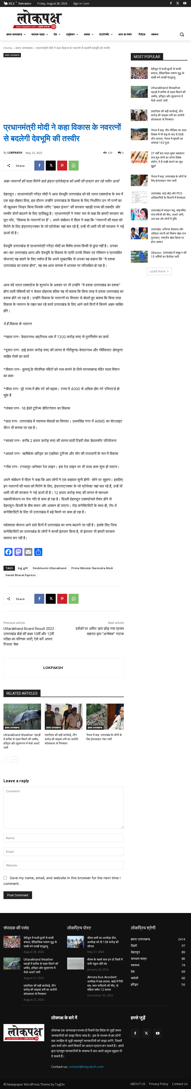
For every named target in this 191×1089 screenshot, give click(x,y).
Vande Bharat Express (20, 575)
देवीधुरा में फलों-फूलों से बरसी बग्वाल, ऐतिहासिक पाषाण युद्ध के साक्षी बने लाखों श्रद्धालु (167, 73)
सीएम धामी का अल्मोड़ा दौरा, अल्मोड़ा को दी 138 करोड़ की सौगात (103, 942)
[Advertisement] (64, 86)
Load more (157, 271)
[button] (182, 34)
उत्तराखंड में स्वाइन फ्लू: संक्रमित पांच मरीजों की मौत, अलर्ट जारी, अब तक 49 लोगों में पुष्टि (168, 215)
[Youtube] (185, 3)
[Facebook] (171, 3)
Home (7, 48)
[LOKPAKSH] (23, 667)
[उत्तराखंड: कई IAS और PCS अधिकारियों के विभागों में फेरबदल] (139, 197)
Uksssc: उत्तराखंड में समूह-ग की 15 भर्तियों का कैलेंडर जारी (169, 255)
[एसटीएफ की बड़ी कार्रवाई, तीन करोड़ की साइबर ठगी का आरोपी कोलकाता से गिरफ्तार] (63, 717)
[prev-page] (6, 759)
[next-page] (14, 759)
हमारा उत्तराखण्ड (24, 48)
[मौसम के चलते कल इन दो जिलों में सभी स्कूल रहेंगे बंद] (75, 963)
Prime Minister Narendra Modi (92, 568)
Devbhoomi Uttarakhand (49, 568)
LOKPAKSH (14, 152)
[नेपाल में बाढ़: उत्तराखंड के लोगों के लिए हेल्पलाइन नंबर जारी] (105, 717)
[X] (178, 3)
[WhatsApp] (74, 166)
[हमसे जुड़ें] (159, 1025)
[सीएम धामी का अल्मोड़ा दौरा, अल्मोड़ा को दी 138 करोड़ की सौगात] (75, 942)
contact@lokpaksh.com (86, 1066)
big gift (23, 568)
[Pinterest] (62, 166)
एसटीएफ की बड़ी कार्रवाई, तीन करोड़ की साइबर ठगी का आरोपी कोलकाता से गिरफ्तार (61, 739)
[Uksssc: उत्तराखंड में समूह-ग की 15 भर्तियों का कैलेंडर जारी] (139, 257)
